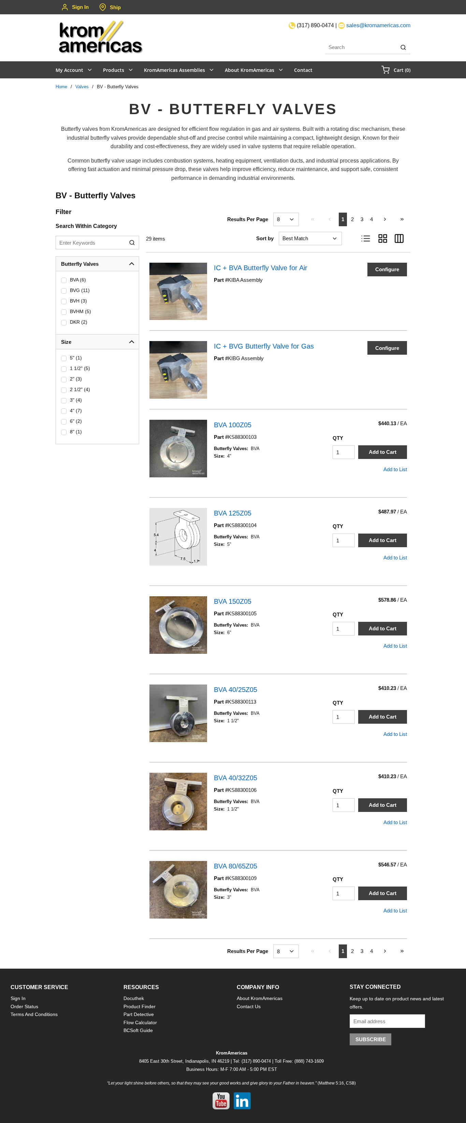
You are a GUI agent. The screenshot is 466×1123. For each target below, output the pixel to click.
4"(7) (76, 410)
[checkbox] (64, 280)
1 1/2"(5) (80, 368)
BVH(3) (78, 301)
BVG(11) (80, 290)
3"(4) (76, 400)
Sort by (265, 238)
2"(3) (76, 379)
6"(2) (76, 421)
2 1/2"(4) (80, 389)
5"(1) (76, 357)
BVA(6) (78, 279)
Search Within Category (86, 226)
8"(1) (76, 431)
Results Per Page (247, 219)
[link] (312, 219)
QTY (338, 438)
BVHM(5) (80, 311)
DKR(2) (78, 322)
